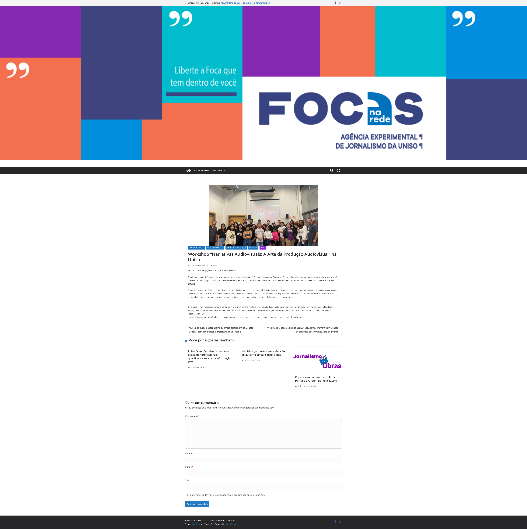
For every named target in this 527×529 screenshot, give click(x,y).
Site (187, 480)
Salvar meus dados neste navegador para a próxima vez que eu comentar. (227, 494)
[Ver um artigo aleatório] (338, 170)
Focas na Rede (201, 170)
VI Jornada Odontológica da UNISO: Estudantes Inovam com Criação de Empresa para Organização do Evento (302, 329)
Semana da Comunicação (236, 248)
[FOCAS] (188, 170)
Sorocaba (253, 248)
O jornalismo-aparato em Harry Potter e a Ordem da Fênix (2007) (316, 379)
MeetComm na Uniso (215, 248)
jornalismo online (196, 248)
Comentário (192, 416)
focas (215, 265)
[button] (223, 170)
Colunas (217, 170)
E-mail (189, 466)
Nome (189, 453)
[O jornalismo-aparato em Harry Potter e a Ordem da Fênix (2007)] (317, 348)
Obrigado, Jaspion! (228, 3)
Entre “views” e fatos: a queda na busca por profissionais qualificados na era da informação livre (209, 356)
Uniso (263, 248)
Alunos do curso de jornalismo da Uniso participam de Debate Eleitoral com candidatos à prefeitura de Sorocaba (221, 329)
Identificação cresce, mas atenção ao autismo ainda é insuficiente (263, 353)
